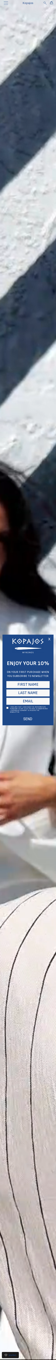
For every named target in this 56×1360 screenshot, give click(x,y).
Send (27, 719)
